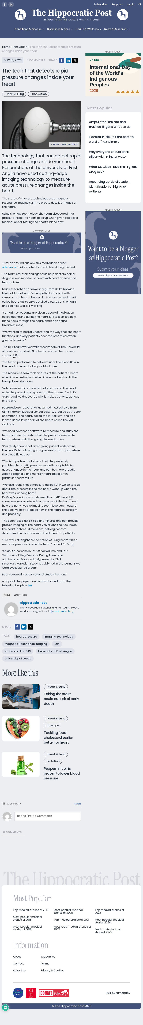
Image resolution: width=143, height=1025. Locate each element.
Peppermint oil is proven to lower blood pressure (62, 773)
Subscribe (100, 4)
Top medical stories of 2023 (109, 911)
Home (6, 47)
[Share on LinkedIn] (68, 60)
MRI (57, 644)
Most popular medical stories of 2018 (27, 918)
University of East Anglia (55, 651)
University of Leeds (18, 658)
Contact (18, 963)
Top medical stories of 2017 (31, 910)
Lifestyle (53, 725)
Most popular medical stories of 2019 (27, 928)
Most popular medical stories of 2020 (68, 911)
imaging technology (58, 637)
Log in (130, 4)
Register (117, 4)
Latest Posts (20, 595)
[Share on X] (75, 60)
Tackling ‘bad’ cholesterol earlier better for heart (58, 737)
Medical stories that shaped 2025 (108, 931)
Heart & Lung (15, 94)
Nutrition (53, 761)
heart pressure (26, 637)
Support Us (47, 956)
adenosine (9, 267)
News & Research (115, 29)
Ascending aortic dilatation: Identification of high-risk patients (109, 186)
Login (77, 803)
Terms (44, 963)
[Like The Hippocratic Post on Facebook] (4, 4)
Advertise (19, 970)
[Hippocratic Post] (11, 609)
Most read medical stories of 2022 (72, 928)
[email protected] (62, 611)
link (30, 585)
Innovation (20, 47)
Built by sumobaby (118, 993)
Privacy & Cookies (52, 970)
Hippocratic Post (33, 602)
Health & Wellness (87, 29)
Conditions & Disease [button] (28, 29)
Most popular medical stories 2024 (109, 921)
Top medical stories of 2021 (71, 919)
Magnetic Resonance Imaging (26, 644)
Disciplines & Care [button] (58, 29)
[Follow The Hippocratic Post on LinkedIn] (11, 4)
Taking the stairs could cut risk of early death (61, 698)
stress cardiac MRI (18, 651)
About (7, 595)
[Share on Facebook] (61, 60)
